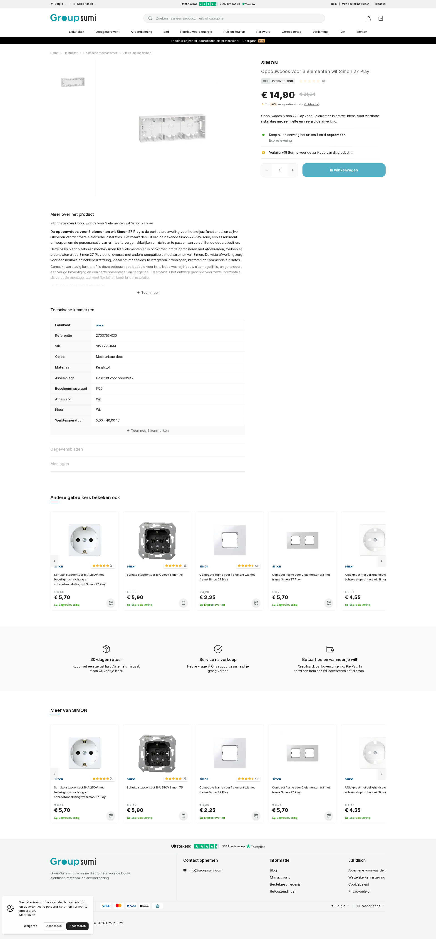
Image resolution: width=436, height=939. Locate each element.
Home (54, 53)
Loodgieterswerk (107, 31)
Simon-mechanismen (137, 53)
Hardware (263, 31)
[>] (382, 561)
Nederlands (85, 3)
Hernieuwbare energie (196, 31)
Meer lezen (27, 914)
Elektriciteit (76, 31)
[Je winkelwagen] (381, 18)
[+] (292, 170)
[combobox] (234, 18)
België (58, 3)
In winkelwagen (344, 170)
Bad (166, 31)
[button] (312, 81)
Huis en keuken (234, 31)
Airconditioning (141, 31)
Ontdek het (311, 104)
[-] (266, 170)
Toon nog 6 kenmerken (150, 430)
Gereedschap (291, 31)
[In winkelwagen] (111, 602)
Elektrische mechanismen (100, 53)
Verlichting (320, 31)
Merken (362, 31)
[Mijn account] (369, 18)
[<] (54, 561)
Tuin (342, 31)
